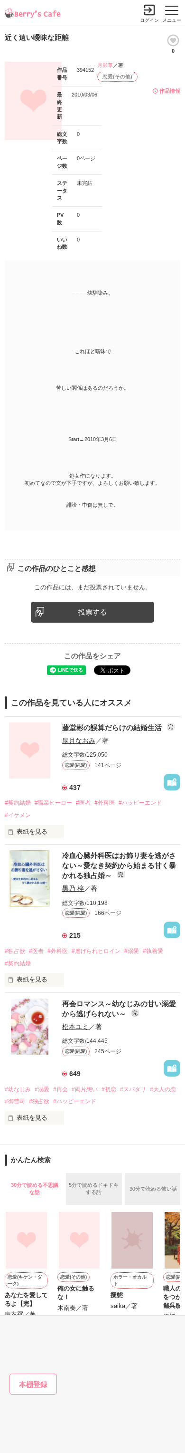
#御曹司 (15, 1101)
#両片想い (85, 1089)
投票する (92, 612)
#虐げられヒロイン (96, 951)
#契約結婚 (18, 802)
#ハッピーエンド (140, 802)
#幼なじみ (18, 1089)
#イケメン (18, 815)
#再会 (60, 1089)
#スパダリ (133, 1089)
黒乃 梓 (73, 888)
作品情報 (169, 91)
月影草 (105, 65)
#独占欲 (15, 951)
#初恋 (109, 1089)
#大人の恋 (163, 1089)
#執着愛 (153, 951)
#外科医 (104, 802)
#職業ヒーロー (53, 802)
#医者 (83, 802)
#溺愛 (131, 951)
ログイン (149, 20)
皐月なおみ (78, 740)
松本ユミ (75, 1026)
